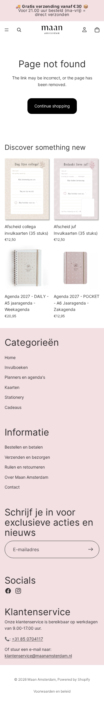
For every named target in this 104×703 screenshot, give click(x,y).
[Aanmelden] (91, 549)
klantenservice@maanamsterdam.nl (38, 655)
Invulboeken (16, 367)
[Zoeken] (19, 29)
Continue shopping (52, 105)
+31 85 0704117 (27, 638)
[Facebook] (8, 590)
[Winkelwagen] (97, 29)
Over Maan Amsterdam (26, 476)
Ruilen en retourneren (25, 467)
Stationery (14, 397)
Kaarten (12, 387)
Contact (12, 487)
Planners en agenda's (25, 377)
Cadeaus (13, 407)
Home (10, 357)
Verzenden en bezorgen (27, 457)
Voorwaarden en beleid (52, 691)
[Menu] (6, 30)
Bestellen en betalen (24, 447)
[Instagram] (18, 590)
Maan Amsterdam (41, 679)
